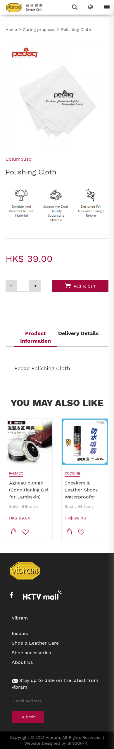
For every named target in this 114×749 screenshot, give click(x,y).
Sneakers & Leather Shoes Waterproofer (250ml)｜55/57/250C (81, 497)
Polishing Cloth (76, 29)
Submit (27, 717)
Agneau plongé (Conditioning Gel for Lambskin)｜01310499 (28, 493)
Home (11, 29)
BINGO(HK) (78, 743)
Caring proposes (39, 29)
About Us (22, 662)
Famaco (16, 473)
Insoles (20, 633)
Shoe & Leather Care (35, 643)
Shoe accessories (31, 652)
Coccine (72, 473)
